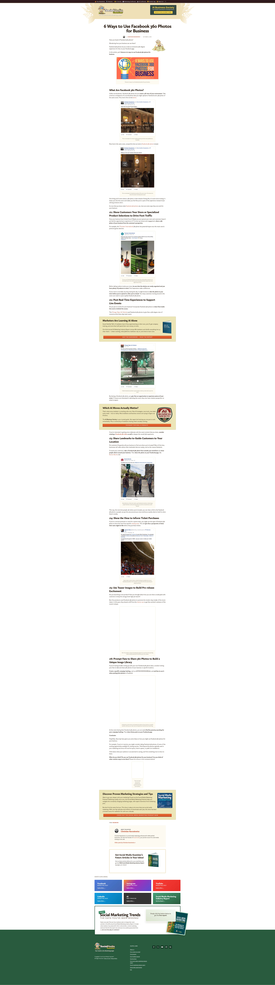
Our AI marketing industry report (137, 965)
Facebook (115, 822)
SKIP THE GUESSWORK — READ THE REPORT (137, 337)
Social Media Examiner (110, 10)
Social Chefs (136, 837)
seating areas (135, 523)
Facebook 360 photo (147, 144)
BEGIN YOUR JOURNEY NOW (163, 12)
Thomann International (126, 226)
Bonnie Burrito (113, 454)
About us (132, 949)
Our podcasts (133, 954)
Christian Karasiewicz (130, 831)
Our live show (133, 959)
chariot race (140, 602)
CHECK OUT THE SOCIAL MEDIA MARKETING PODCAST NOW (137, 815)
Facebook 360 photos (132, 206)
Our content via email (135, 952)
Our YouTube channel (135, 956)
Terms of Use (107, 958)
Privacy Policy (114, 958)
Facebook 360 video (121, 434)
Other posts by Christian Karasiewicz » (125, 842)
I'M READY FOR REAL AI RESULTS (137, 425)
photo (134, 97)
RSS (131, 969)
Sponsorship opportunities (136, 967)
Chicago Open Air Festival (119, 312)
